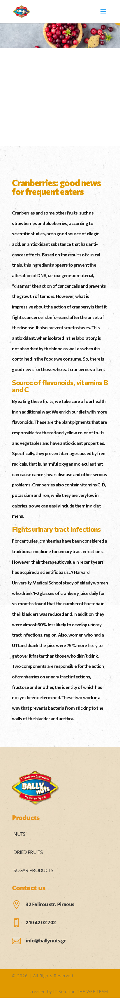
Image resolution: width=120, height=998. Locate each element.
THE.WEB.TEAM (92, 991)
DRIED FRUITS (28, 852)
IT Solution (64, 991)
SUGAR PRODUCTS (33, 870)
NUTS (19, 834)
